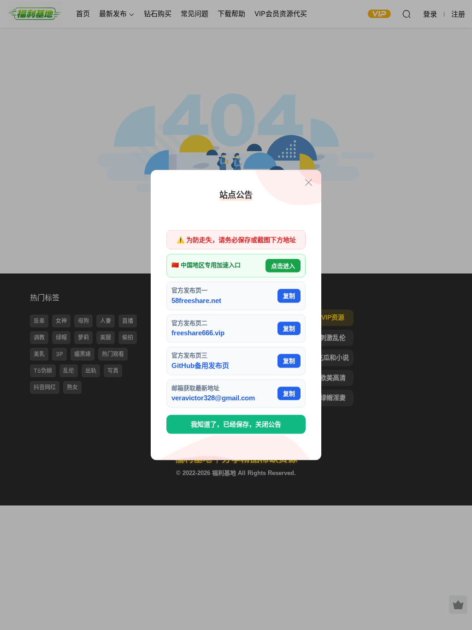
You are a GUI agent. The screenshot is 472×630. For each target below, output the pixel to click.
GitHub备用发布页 (200, 365)
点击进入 (283, 265)
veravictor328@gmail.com (213, 398)
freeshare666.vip (197, 333)
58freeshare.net (196, 300)
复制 (289, 295)
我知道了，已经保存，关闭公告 (236, 424)
